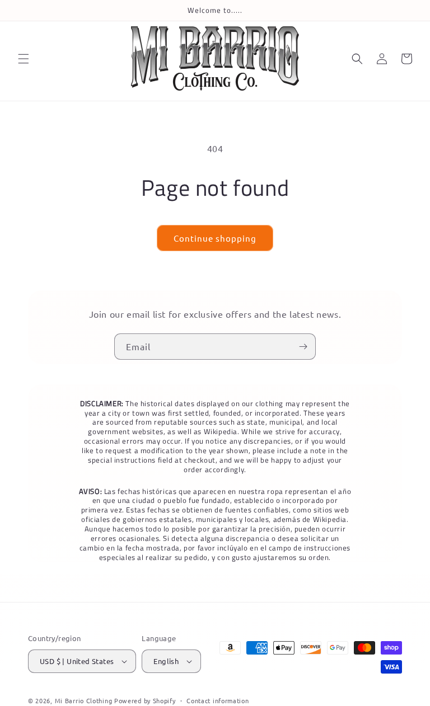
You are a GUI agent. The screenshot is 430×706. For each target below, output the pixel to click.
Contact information (217, 700)
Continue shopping (215, 238)
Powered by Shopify (145, 700)
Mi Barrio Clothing (84, 700)
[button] (23, 58)
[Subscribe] (303, 346)
